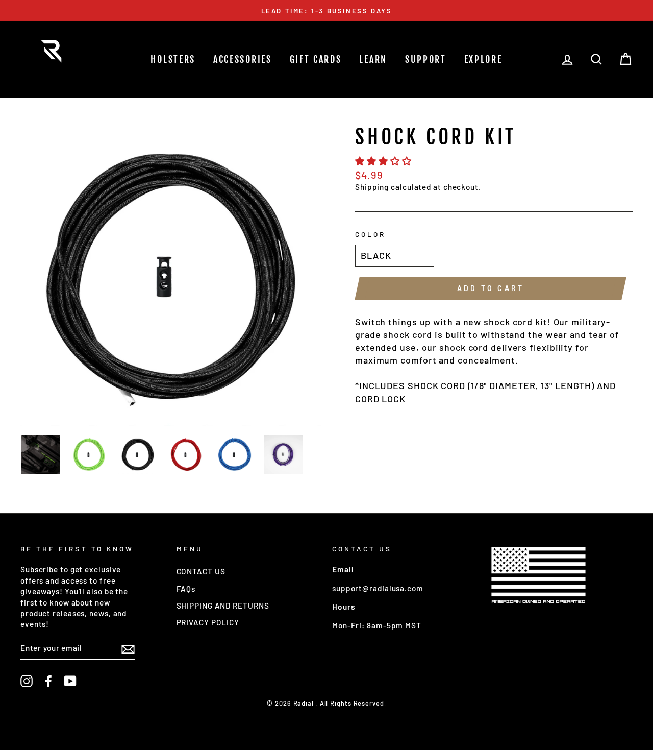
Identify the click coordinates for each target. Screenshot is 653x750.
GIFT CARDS (316, 59)
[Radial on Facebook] (48, 681)
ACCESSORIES (242, 59)
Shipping (372, 186)
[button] (384, 160)
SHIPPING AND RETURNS (223, 605)
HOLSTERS (172, 59)
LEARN (373, 59)
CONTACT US (201, 571)
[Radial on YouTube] (70, 681)
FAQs (186, 588)
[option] (326, 10)
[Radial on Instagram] (26, 681)
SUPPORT (425, 59)
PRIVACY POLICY (208, 622)
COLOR (370, 234)
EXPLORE (483, 59)
